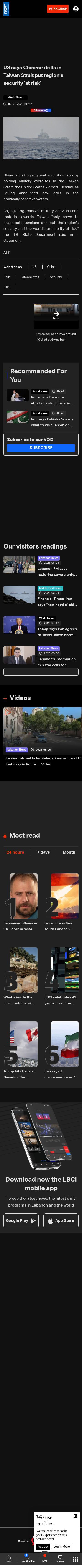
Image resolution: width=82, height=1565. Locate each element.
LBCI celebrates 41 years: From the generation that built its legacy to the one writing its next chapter (60, 1001)
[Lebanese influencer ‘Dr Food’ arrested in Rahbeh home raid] (20, 902)
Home (9, 1561)
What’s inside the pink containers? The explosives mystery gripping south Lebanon (18, 1001)
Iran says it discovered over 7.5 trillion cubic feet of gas (61, 1075)
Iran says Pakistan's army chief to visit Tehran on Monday (52, 423)
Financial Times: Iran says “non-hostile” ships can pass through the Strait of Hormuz (58, 602)
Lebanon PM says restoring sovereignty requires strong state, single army (56, 572)
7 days (43, 852)
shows (60, 1561)
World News (40, 391)
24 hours (15, 852)
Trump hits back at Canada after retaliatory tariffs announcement (19, 1075)
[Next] (76, 737)
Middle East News (50, 588)
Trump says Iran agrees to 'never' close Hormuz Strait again (57, 632)
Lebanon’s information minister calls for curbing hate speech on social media (57, 663)
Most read (25, 836)
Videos (20, 698)
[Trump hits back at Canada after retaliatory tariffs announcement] (20, 1050)
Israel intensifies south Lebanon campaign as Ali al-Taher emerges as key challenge (60, 927)
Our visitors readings (35, 547)
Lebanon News (48, 558)
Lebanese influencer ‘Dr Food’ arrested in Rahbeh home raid (20, 927)
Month (69, 852)
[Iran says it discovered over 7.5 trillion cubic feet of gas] (61, 1050)
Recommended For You (38, 375)
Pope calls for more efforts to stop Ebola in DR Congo (50, 401)
